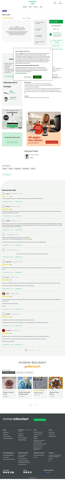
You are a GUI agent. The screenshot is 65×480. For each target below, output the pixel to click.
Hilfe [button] (41, 6)
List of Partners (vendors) (21, 73)
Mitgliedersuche (52, 436)
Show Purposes (27, 76)
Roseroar (38, 395)
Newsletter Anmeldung (40, 419)
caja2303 (8, 220)
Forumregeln (6, 457)
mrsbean (22, 396)
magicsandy (8, 261)
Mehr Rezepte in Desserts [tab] (8, 372)
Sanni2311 (8, 330)
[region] (32, 64)
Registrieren (21, 435)
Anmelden (20, 433)
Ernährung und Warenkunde (40, 444)
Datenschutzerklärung (39, 455)
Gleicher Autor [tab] (20, 372)
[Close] (50, 49)
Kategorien (5, 434)
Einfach (5, 168)
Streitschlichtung (22, 464)
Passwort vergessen (22, 437)
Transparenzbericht (22, 458)
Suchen (50, 430)
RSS (50, 460)
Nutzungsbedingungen (8, 455)
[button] (55, 2)
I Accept (37, 77)
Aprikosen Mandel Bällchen (54, 393)
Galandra (8, 206)
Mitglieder (36, 436)
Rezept (4, 430)
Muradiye (8, 314)
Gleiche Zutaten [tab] (29, 372)
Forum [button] (30, 6)
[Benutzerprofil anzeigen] (50, 34)
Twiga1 (7, 193)
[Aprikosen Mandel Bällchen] (55, 383)
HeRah (52, 396)
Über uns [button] (36, 6)
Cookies (35, 457)
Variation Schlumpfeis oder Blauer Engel (24, 393)
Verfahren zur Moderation (9, 459)
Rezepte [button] (25, 6)
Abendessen (26, 168)
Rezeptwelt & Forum (38, 432)
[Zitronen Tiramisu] (40, 383)
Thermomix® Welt (38, 434)
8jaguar (6, 396)
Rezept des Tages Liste (8, 438)
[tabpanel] (32, 391)
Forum (35, 430)
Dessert (33, 168)
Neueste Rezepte (7, 436)
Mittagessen (18, 168)
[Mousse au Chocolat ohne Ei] (9, 383)
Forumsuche (52, 434)
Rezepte (35, 438)
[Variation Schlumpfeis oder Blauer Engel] (25, 383)
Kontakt (50, 458)
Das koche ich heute (38, 446)
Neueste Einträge (22, 439)
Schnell (10, 168)
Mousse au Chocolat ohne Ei (8, 393)
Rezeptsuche (6, 432)
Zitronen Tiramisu (38, 393)
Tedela (7, 293)
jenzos (7, 277)
